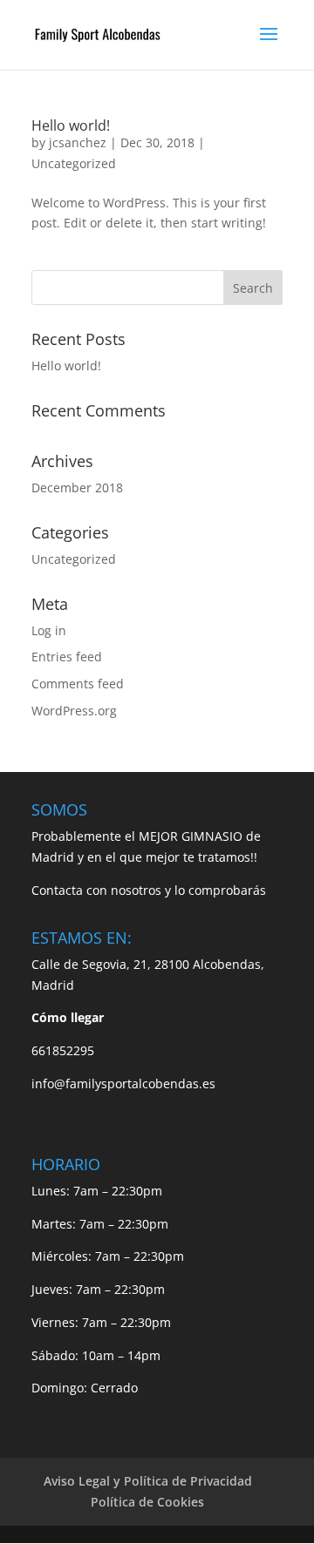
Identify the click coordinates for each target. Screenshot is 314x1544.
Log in (48, 630)
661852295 (62, 1050)
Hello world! (70, 125)
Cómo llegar (67, 1017)
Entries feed (66, 656)
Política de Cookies (147, 1501)
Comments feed (77, 683)
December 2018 (77, 487)
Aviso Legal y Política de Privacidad (148, 1481)
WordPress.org (74, 710)
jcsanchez (77, 142)
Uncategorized (73, 163)
